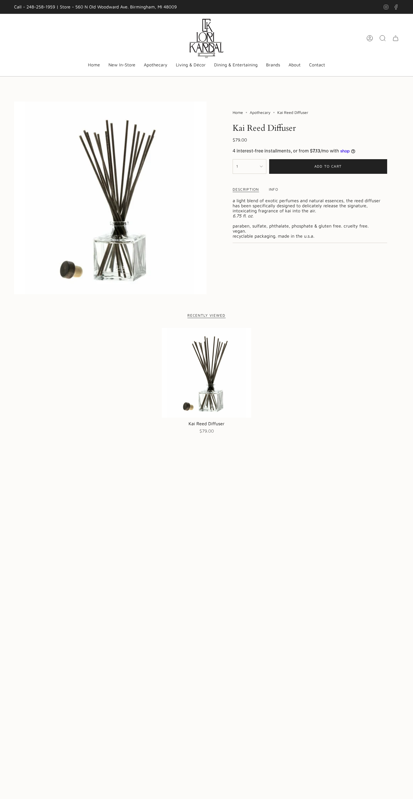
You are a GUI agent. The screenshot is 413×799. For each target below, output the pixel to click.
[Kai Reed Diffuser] (206, 373)
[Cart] (395, 38)
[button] (156, 65)
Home (238, 112)
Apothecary (260, 112)
